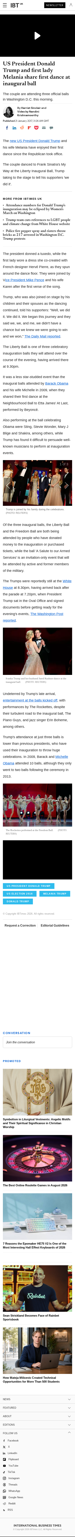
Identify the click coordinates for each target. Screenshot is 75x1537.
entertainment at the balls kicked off (30, 700)
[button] (66, 485)
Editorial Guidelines (55, 925)
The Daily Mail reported (42, 336)
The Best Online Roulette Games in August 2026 (35, 1185)
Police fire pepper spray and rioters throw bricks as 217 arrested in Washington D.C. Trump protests (34, 235)
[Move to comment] (51, 127)
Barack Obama (56, 383)
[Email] (43, 127)
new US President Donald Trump (35, 141)
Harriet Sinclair (31, 108)
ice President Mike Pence (24, 280)
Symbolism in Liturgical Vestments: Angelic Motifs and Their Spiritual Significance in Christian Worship (36, 1123)
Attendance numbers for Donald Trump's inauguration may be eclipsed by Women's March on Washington (34, 209)
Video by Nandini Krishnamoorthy (28, 113)
